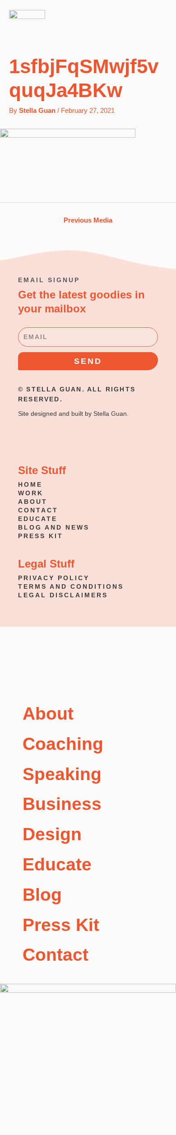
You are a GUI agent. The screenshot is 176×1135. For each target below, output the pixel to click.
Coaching (63, 744)
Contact (55, 954)
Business (62, 804)
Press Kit (61, 925)
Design (52, 834)
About (48, 713)
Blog (42, 894)
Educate (57, 864)
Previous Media (88, 220)
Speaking (62, 774)
